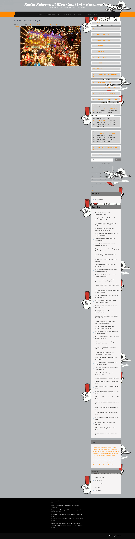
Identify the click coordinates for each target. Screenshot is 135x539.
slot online (98, 46)
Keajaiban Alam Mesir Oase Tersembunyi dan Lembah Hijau (107, 291)
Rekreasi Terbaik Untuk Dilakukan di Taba (102, 461)
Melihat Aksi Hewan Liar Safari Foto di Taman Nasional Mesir (106, 270)
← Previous (17, 26)
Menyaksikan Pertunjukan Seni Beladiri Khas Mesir (106, 260)
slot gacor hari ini (101, 34)
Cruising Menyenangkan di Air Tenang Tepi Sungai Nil (106, 306)
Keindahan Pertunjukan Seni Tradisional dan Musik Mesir (106, 296)
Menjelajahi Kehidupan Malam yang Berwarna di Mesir (105, 311)
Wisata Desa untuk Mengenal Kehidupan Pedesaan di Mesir (106, 332)
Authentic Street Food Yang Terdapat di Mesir (106, 408)
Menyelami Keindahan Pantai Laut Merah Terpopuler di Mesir (107, 337)
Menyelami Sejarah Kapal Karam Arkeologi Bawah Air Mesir (104, 229)
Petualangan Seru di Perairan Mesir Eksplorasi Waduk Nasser (105, 322)
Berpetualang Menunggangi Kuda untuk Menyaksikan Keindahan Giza (106, 224)
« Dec (92, 191)
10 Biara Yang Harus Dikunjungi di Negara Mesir (107, 392)
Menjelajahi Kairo (52, 14)
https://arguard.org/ (102, 82)
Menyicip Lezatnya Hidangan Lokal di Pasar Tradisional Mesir (105, 301)
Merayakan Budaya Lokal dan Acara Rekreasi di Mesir (105, 348)
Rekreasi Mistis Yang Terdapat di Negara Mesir (106, 428)
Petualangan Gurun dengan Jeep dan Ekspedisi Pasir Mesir (106, 342)
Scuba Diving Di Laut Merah (73, 14)
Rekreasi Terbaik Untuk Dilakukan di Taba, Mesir (107, 387)
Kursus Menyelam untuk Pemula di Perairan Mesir (105, 239)
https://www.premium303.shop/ (105, 88)
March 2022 (98, 480)
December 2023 (99, 477)
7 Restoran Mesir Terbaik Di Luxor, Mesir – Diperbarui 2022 (106, 368)
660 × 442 (32, 24)
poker (95, 29)
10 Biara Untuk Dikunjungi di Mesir (100, 451)
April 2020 (98, 490)
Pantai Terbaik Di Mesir (103, 457)
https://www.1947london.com (105, 99)
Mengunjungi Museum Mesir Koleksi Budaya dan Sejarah (105, 275)
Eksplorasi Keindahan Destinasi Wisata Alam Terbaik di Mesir (106, 363)
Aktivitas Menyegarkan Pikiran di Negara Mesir (106, 413)
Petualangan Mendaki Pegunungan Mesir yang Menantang (107, 286)
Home (40, 14)
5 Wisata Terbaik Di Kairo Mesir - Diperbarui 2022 (104, 447)
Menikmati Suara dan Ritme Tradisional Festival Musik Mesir (106, 234)
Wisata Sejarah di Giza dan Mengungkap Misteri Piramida (106, 317)
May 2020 (97, 487)
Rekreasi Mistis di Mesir (109, 459)
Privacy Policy (92, 14)
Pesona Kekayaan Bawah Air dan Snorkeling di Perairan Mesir (104, 353)
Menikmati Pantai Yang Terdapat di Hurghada (105, 423)
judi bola (97, 23)
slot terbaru (98, 51)
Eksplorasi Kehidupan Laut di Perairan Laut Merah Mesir (106, 265)
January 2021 (99, 484)
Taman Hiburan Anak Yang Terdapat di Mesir (106, 434)
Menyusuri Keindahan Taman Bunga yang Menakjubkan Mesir (107, 249)
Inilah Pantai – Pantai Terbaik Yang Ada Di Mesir (107, 403)
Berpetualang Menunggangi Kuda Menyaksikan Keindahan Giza (104, 280)
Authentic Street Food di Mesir (106, 453)
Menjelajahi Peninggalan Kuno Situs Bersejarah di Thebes (105, 213)
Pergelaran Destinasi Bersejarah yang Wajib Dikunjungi (106, 358)
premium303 (97, 63)
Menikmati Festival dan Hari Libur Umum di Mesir (51, 24)
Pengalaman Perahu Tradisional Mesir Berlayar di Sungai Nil (106, 218)
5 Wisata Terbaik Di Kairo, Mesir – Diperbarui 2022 (104, 373)
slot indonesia (99, 57)
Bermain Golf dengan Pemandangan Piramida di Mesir (105, 255)
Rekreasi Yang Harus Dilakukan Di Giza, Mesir (106, 382)
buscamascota (99, 199)
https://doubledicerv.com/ (104, 134)
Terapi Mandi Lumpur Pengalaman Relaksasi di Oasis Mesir (105, 244)
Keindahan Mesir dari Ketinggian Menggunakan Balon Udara (104, 327)
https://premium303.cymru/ (104, 93)
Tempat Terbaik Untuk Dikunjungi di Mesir (107, 378)
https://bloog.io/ (101, 120)
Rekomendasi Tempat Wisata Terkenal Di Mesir (107, 397)
